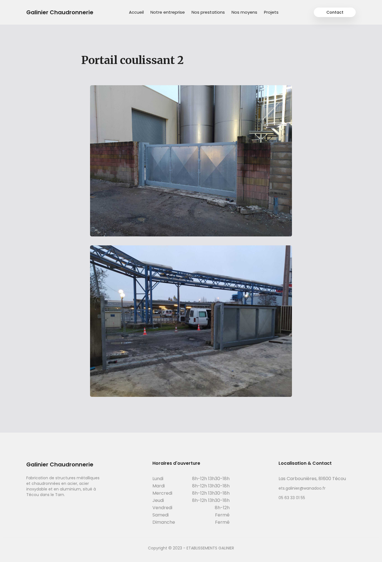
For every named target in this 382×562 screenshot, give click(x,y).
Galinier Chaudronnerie (59, 12)
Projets (271, 12)
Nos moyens (244, 12)
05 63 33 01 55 (292, 498)
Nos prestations (208, 12)
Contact (334, 12)
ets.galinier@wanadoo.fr (302, 488)
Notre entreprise (167, 12)
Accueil (136, 12)
